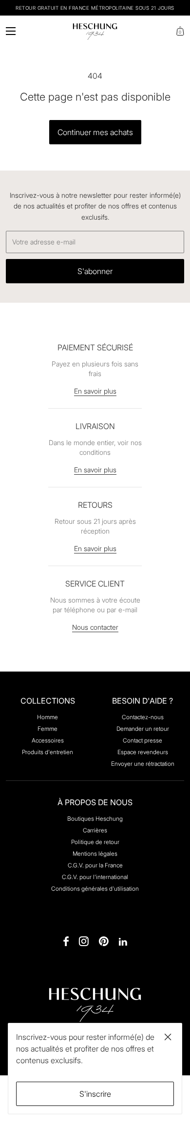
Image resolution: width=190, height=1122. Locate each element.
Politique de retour (95, 842)
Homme (47, 717)
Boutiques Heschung (95, 818)
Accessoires (48, 740)
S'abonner (95, 271)
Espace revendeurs (142, 752)
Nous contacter (95, 627)
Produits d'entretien (47, 752)
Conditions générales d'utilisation (95, 888)
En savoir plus (95, 391)
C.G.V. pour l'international (95, 876)
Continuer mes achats (95, 132)
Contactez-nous (143, 717)
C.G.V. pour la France (95, 865)
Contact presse (142, 740)
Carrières (95, 830)
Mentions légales (95, 853)
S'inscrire (95, 1094)
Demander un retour (142, 728)
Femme (47, 728)
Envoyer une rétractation (142, 763)
